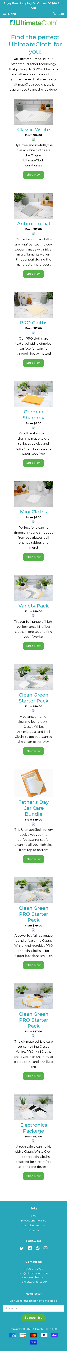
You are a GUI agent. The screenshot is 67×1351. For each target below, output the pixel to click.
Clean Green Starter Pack (34, 698)
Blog (33, 1215)
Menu (11, 14)
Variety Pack (33, 606)
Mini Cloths (33, 512)
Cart (61, 14)
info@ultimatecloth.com (33, 1273)
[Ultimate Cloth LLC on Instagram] (45, 1248)
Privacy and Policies (33, 1220)
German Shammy (33, 415)
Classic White (33, 129)
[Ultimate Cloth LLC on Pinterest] (38, 1248)
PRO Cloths (33, 323)
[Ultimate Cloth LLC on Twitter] (22, 1248)
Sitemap (33, 1230)
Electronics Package (33, 1128)
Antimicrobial (33, 224)
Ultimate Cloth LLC (45, 1328)
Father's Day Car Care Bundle (33, 808)
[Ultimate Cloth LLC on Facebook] (30, 1248)
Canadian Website (33, 1225)
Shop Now (33, 174)
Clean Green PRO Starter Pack (33, 914)
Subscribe (33, 1317)
